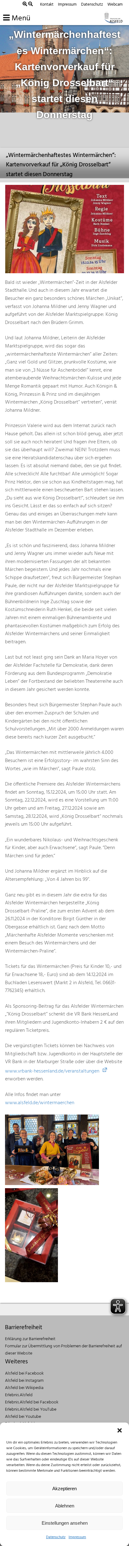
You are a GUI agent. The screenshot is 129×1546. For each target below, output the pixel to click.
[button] (119, 1430)
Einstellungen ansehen (65, 1523)
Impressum (77, 1537)
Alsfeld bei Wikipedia (24, 1388)
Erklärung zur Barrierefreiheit (30, 1339)
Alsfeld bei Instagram (24, 1380)
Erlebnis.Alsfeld (19, 1395)
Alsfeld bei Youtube (23, 1416)
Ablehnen (64, 1505)
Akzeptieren (64, 1488)
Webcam (115, 4)
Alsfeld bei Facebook (24, 1373)
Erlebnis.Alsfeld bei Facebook (31, 1402)
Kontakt (47, 4)
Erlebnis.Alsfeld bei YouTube (30, 1409)
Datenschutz (55, 1537)
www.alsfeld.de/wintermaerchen (39, 1103)
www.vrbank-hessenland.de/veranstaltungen (52, 1071)
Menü (20, 18)
